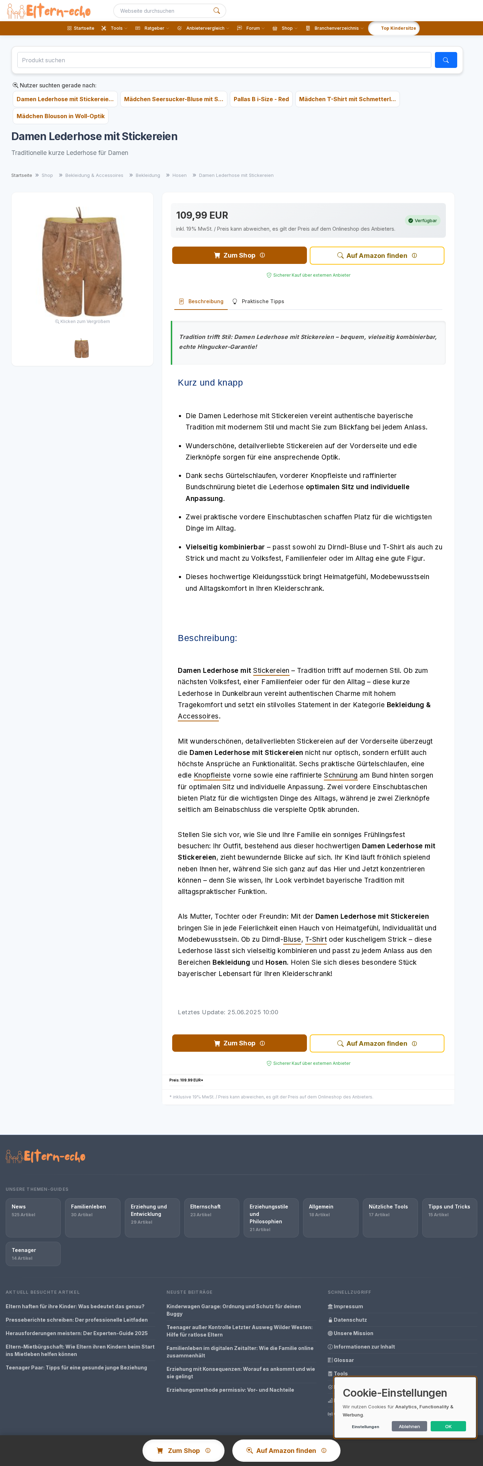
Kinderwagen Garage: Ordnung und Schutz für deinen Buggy (234, 1310)
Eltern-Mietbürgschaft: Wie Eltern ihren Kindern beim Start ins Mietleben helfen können (80, 1350)
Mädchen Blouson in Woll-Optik (61, 116)
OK (448, 1426)
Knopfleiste (212, 775)
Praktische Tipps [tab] (263, 301)
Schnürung (341, 775)
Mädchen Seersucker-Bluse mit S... (173, 99)
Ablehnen (409, 1426)
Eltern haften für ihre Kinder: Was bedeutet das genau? (75, 1306)
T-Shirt (316, 939)
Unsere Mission (353, 1333)
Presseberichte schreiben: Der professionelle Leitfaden (77, 1320)
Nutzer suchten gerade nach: (57, 85)
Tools (340, 1373)
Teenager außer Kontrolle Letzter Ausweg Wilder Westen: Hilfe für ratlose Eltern (240, 1331)
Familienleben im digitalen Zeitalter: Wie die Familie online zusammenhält (240, 1351)
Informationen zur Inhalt (364, 1347)
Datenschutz (350, 1320)
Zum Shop (239, 255)
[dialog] (405, 1407)
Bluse (292, 939)
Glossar (343, 1360)
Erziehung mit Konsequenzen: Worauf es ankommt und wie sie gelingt (241, 1372)
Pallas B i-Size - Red (261, 99)
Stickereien (271, 670)
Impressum (348, 1306)
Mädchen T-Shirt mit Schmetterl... (347, 99)
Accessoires (198, 716)
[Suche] (217, 11)
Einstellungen (365, 1426)
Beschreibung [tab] (205, 301)
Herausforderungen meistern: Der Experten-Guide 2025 (77, 1333)
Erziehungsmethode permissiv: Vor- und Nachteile (230, 1390)
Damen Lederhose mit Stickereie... (65, 99)
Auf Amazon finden (377, 255)
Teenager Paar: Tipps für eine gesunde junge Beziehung (76, 1367)
